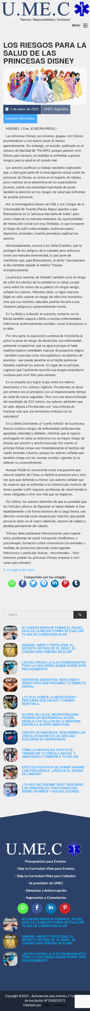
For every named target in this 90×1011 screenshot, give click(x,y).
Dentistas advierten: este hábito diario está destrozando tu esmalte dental (54, 683)
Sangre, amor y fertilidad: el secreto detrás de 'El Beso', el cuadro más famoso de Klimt (49, 648)
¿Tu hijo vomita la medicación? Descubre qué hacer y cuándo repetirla (49, 700)
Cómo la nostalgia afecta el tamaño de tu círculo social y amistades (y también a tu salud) (50, 753)
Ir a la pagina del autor (19, 570)
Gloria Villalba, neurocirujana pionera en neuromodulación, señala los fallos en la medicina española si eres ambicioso (51, 719)
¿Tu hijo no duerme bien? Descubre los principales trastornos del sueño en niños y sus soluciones (52, 787)
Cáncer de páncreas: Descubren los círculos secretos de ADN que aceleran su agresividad (53, 735)
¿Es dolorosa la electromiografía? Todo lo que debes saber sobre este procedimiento (54, 665)
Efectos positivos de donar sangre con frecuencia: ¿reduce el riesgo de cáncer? (53, 770)
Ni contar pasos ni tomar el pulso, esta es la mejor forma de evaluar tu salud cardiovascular (53, 630)
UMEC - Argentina (54, 1005)
